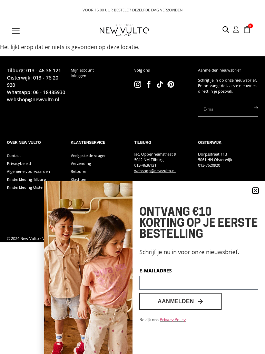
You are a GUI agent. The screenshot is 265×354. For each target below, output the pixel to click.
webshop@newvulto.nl (155, 170)
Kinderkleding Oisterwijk (29, 187)
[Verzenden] (256, 109)
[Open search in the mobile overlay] (222, 29)
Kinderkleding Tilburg (26, 179)
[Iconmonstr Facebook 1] (148, 84)
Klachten (78, 179)
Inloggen (78, 75)
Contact (14, 155)
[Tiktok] (159, 84)
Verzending (81, 163)
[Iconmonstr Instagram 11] (137, 84)
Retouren (79, 171)
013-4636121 (145, 165)
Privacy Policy (173, 320)
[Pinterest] (170, 84)
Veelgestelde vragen (89, 155)
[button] (255, 190)
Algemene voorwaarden (28, 171)
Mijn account (82, 70)
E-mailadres (155, 271)
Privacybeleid (19, 163)
